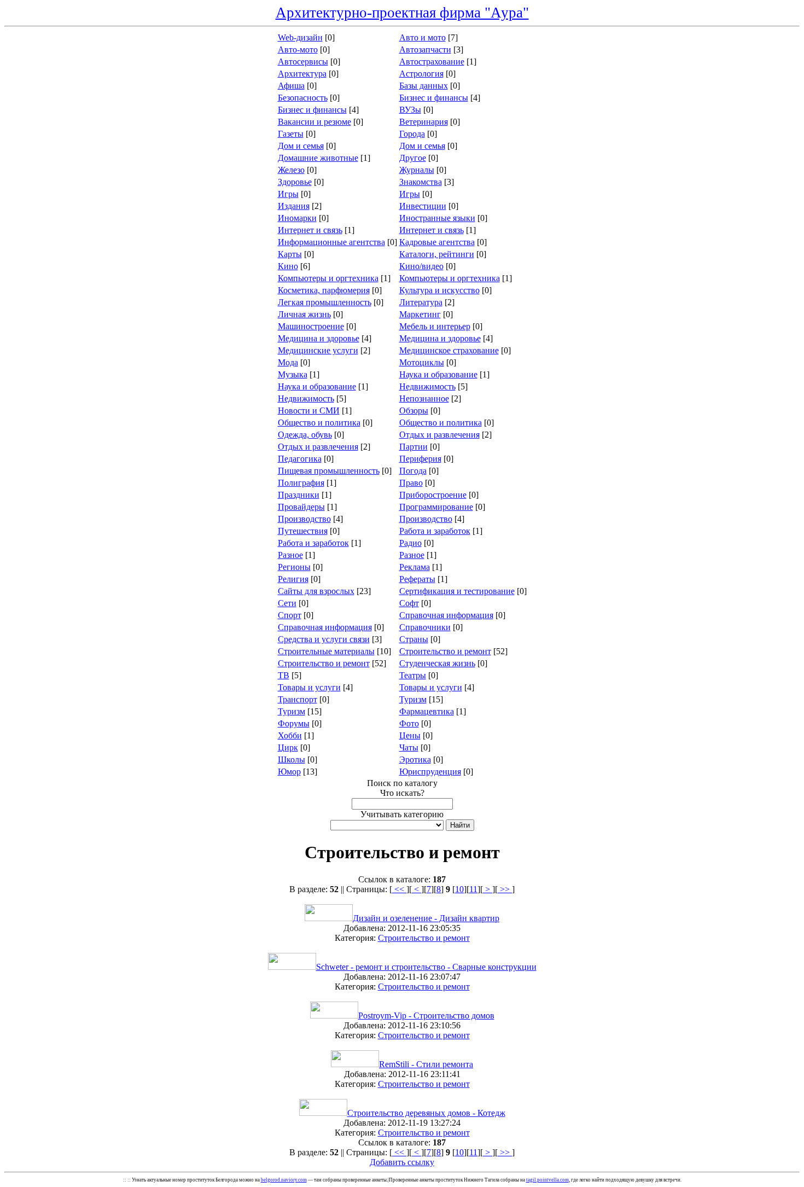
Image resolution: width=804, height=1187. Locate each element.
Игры (288, 194)
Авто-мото (298, 49)
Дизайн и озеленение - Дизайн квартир (426, 918)
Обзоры (413, 410)
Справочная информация (446, 615)
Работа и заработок (434, 531)
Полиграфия (301, 482)
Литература (420, 302)
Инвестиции (422, 206)
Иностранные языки (437, 218)
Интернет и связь (310, 230)
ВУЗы (410, 109)
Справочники (425, 627)
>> (505, 889)
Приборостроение (433, 494)
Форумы (294, 723)
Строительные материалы (326, 651)
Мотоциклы (421, 362)
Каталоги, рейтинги (436, 254)
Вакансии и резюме (314, 121)
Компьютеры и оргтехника (328, 278)
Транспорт (297, 699)
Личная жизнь (304, 314)
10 (459, 889)
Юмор (289, 771)
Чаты (408, 747)
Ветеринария (423, 121)
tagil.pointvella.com (547, 1180)
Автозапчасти (425, 49)
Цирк (288, 747)
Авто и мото (422, 37)
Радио (410, 543)
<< (399, 889)
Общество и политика (319, 422)
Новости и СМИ (309, 410)
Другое (412, 157)
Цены (410, 735)
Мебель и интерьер (434, 326)
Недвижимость (427, 386)
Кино (288, 266)
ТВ (283, 675)
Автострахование (431, 61)
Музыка (292, 374)
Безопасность (303, 97)
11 (473, 889)
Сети (287, 603)
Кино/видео (421, 266)
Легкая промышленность (324, 302)
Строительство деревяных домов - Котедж (426, 1113)
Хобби (290, 735)
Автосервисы (303, 61)
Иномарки (297, 218)
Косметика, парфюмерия (324, 290)
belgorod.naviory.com (284, 1180)
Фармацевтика (426, 711)
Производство (304, 518)
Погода (413, 470)
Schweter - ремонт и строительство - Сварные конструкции (426, 966)
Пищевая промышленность (329, 470)
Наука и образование (438, 374)
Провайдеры (301, 506)
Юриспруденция (430, 771)
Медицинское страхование (449, 350)
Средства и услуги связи (324, 639)
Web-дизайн (300, 37)
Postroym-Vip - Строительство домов (426, 1015)
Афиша (291, 85)
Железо (291, 169)
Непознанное (424, 398)
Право (411, 482)
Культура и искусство (439, 290)
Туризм (413, 699)
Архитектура (302, 73)
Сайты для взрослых (316, 591)
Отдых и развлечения (439, 434)
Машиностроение (311, 326)
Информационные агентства (331, 242)
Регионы (294, 567)
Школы (291, 759)
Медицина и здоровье (318, 338)
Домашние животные (318, 157)
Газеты (291, 133)
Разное (290, 555)
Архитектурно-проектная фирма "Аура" (402, 12)
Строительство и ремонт (445, 651)
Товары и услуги (309, 687)
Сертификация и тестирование (457, 591)
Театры (412, 675)
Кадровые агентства (437, 242)
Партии (413, 446)
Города (412, 133)
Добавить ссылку (402, 1162)
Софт (409, 603)
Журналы (416, 169)
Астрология (421, 73)
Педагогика (300, 458)
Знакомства (420, 182)
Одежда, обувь (305, 434)
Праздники (298, 494)
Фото (409, 723)
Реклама (414, 567)
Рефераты (417, 579)
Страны (413, 639)
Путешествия (303, 531)
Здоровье (295, 182)
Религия (293, 579)
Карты (290, 254)
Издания (294, 206)
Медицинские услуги (318, 350)
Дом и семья (301, 145)
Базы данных (423, 85)
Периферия (420, 458)
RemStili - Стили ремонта (426, 1064)
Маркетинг (420, 314)
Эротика (415, 759)
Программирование (436, 506)
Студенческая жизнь (437, 663)
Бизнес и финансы (433, 97)
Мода (288, 362)
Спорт (289, 615)
